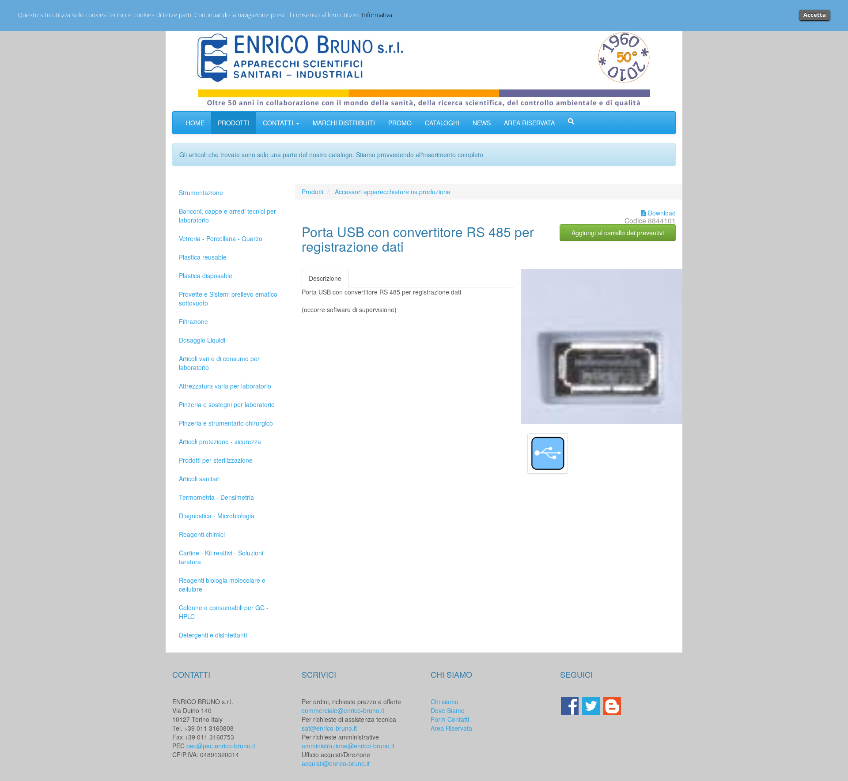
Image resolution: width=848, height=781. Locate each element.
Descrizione (325, 278)
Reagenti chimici (202, 534)
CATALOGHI (442, 122)
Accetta (814, 15)
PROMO (400, 122)
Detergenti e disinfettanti (213, 634)
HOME (195, 122)
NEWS (482, 122)
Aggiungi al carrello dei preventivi (618, 232)
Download (661, 212)
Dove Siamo (448, 710)
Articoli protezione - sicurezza (220, 441)
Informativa (377, 15)
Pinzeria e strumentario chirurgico (226, 423)
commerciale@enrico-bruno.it (343, 710)
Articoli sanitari (199, 478)
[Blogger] (612, 704)
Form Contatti (450, 719)
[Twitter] (592, 704)
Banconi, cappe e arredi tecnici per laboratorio (227, 215)
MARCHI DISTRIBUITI (344, 122)
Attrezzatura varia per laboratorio (225, 385)
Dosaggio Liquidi (202, 340)
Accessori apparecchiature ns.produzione (392, 191)
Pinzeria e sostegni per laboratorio (227, 404)
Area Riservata (451, 728)
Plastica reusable (203, 257)
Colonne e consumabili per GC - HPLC (224, 612)
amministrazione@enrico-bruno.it (348, 745)
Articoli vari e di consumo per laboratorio (219, 363)
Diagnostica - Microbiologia (216, 515)
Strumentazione (201, 192)
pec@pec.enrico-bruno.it (220, 745)
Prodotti (312, 191)
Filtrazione (193, 321)
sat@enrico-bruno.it (329, 728)
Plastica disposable (205, 275)
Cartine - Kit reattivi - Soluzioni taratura (221, 557)
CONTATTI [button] (279, 122)
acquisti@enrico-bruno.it (336, 763)
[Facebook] (570, 704)
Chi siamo (444, 701)
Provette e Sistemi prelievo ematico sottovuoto (228, 298)
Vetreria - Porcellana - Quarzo (220, 238)
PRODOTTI (234, 122)
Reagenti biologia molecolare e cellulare (222, 584)
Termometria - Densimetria (216, 497)
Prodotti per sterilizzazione (216, 460)
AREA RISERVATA (529, 122)
